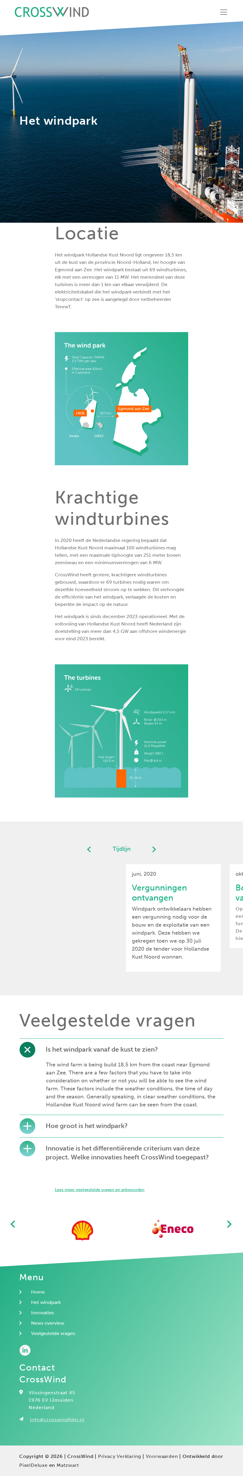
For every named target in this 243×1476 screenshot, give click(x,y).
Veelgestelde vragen (53, 1333)
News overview (47, 1323)
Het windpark (46, 1302)
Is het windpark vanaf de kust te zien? (102, 1049)
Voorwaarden (162, 1456)
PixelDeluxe (33, 1465)
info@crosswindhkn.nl (57, 1419)
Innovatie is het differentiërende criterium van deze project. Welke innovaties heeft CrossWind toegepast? (127, 1152)
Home (38, 1292)
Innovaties (42, 1312)
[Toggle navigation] (223, 12)
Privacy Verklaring (119, 1456)
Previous (13, 1224)
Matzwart (68, 1465)
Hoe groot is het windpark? (87, 1126)
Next (230, 1224)
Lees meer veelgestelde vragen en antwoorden (99, 1189)
